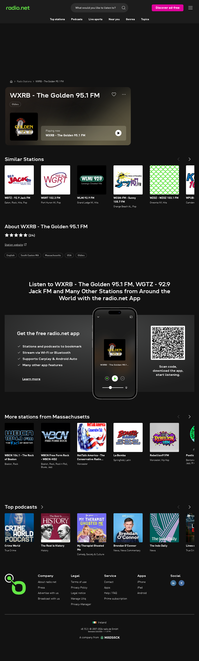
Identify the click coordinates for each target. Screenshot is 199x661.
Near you (114, 19)
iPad (140, 587)
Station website (14, 245)
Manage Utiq (78, 598)
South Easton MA (30, 255)
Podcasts (76, 19)
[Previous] (178, 157)
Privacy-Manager (81, 604)
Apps (107, 587)
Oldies (15, 104)
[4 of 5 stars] (20, 235)
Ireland (101, 622)
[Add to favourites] (114, 94)
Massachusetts (53, 255)
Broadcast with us (49, 598)
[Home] (11, 81)
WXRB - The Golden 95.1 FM (65, 135)
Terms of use (78, 582)
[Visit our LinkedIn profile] (173, 583)
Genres (130, 19)
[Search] (123, 7)
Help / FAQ (110, 593)
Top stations (57, 19)
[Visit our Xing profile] (181, 583)
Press (41, 587)
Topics (145, 19)
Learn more (31, 379)
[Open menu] (190, 7)
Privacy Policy (79, 587)
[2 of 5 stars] (11, 235)
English (11, 255)
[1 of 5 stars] (6, 235)
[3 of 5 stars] (16, 235)
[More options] (124, 94)
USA (69, 255)
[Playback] (118, 133)
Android (142, 593)
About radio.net (47, 582)
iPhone (141, 582)
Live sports (95, 19)
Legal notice (78, 593)
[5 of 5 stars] (25, 235)
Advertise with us (48, 593)
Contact (108, 582)
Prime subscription (115, 598)
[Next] (189, 157)
